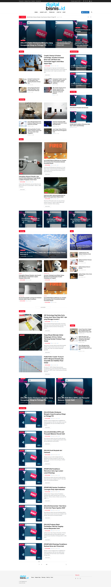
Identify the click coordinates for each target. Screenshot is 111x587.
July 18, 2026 (55, 84)
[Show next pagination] (66, 564)
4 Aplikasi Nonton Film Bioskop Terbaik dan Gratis (85, 253)
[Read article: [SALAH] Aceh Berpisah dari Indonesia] (81, 100)
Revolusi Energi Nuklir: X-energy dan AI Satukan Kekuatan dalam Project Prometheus (30, 298)
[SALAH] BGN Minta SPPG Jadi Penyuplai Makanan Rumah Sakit (64, 43)
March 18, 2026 (31, 134)
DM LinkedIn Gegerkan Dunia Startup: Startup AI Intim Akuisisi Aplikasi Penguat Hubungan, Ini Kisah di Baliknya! (59, 90)
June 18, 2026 (48, 117)
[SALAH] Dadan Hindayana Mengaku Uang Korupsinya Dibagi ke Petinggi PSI (41, 17)
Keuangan (22, 315)
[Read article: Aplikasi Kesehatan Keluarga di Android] (74, 262)
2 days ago (31, 223)
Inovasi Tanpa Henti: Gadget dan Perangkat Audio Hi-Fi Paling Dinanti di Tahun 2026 (30, 115)
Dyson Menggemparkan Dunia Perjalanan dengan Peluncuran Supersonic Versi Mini (34, 123)
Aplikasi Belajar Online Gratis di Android (85, 274)
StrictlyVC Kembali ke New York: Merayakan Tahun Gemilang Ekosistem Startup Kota (34, 81)
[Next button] (90, 225)
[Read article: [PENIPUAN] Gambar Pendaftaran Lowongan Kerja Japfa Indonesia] (30, 494)
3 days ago (56, 224)
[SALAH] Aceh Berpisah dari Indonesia (82, 30)
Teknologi (51, 12)
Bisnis (36, 12)
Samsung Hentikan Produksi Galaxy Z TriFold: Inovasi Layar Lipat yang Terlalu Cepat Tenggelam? (34, 131)
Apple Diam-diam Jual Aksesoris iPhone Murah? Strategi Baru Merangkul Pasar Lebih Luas (55, 114)
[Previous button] (21, 225)
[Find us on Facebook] (83, 1)
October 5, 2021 (82, 277)
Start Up (59, 12)
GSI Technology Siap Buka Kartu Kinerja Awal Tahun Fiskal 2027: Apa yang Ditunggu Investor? (55, 317)
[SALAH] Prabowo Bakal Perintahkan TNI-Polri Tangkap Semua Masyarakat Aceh (55, 220)
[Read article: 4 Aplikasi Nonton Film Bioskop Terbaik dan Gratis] (74, 254)
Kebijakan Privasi (27, 1)
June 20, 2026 (23, 117)
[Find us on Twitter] (85, 1)
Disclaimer (33, 1)
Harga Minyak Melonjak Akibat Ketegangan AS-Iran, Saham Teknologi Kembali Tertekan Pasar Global (54, 338)
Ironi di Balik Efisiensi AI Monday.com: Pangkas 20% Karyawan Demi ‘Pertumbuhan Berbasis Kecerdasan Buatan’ (55, 162)
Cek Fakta (85, 12)
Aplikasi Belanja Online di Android (84, 267)
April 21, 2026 (30, 126)
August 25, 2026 (79, 47)
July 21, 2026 (54, 65)
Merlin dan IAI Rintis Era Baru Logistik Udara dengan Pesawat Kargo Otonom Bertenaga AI (43, 253)
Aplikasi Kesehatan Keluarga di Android (85, 260)
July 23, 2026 (29, 181)
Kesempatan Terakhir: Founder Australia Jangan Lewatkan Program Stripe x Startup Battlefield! (59, 81)
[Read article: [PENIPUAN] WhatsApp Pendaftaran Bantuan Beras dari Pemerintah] (30, 551)
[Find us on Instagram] (80, 578)
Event (64, 12)
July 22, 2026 (54, 198)
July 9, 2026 (54, 365)
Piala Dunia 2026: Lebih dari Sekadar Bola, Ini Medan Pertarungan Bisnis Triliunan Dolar (54, 196)
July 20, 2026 (30, 84)
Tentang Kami (21, 1)
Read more (48, 74)
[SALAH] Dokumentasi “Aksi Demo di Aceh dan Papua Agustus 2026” (31, 220)
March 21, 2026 (56, 126)
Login (91, 1)
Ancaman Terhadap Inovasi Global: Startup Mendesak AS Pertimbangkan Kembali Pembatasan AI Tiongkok (54, 277)
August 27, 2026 (31, 47)
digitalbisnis (24, 47)
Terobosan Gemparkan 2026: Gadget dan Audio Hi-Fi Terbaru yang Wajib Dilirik (60, 123)
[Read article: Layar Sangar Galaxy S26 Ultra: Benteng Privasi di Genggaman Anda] (48, 131)
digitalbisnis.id (24, 581)
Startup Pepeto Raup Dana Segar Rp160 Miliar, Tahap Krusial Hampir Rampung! (34, 89)
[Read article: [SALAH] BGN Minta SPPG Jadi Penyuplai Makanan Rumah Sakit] (81, 80)
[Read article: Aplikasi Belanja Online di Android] (74, 269)
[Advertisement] (81, 302)
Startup (21, 55)
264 (46, 564)
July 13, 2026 (54, 343)
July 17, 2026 (30, 92)
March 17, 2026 (56, 133)
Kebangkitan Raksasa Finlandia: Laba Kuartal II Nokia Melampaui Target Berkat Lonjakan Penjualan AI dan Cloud (29, 178)
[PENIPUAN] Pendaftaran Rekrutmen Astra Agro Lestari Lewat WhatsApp (82, 43)
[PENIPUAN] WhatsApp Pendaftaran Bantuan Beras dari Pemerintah (80, 220)
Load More (43, 307)
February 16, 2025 (75, 248)
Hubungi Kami (38, 1)
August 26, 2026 (61, 47)
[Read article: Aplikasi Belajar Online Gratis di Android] (74, 276)
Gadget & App (43, 12)
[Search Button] (91, 12)
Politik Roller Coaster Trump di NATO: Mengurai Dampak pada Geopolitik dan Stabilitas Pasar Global (54, 360)
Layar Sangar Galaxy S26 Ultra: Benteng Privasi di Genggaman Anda (60, 130)
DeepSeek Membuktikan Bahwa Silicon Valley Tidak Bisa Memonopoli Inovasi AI (80, 246)
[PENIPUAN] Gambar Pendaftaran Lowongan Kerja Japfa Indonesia (54, 488)
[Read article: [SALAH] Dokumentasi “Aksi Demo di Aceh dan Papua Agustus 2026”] (30, 513)
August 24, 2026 (55, 530)
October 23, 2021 (82, 255)
